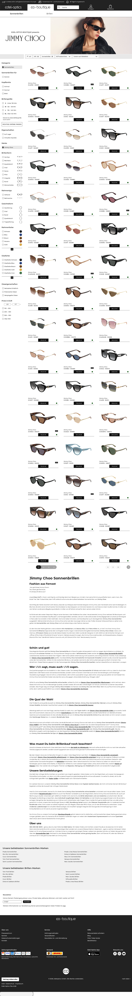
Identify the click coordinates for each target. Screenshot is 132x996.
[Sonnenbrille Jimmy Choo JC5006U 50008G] (114, 228)
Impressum (19, 983)
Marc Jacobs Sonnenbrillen (73, 861)
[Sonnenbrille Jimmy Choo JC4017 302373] (114, 102)
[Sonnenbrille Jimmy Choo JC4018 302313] (43, 291)
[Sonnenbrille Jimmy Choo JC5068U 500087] (78, 70)
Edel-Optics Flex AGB (9, 986)
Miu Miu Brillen (8, 874)
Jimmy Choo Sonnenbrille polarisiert (83, 757)
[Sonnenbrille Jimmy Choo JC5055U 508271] (114, 448)
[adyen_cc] (3, 953)
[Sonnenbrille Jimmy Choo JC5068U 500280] (78, 354)
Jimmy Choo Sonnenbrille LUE (78, 729)
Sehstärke (60, 761)
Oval (5, 167)
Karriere (4, 935)
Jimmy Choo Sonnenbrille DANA (70, 733)
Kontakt (4, 940)
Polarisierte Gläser (10, 292)
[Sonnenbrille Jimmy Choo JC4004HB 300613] (43, 259)
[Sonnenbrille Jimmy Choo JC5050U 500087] (43, 165)
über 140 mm (11, 113)
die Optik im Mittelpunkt (80, 747)
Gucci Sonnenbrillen (10, 856)
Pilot (5, 174)
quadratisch (8, 218)
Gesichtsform (66, 713)
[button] (13, 7)
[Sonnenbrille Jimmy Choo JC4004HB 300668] (114, 322)
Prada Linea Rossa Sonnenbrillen (75, 852)
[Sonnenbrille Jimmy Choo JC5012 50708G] (78, 480)
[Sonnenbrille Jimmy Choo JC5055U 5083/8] (43, 543)
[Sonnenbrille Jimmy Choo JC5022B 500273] (78, 543)
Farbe (51, 778)
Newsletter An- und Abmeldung (56, 938)
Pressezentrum (7, 933)
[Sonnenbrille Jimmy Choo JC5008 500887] (78, 196)
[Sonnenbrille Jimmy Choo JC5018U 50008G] (78, 385)
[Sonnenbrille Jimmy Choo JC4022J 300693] (78, 417)
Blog (89, 935)
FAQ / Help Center (93, 938)
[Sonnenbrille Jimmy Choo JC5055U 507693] (114, 165)
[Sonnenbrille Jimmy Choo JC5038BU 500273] (78, 322)
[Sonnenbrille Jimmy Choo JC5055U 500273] (78, 291)
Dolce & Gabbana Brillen (11, 881)
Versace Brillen (71, 871)
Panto (6, 171)
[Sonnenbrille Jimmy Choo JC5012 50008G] (114, 133)
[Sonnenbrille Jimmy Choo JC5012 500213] (78, 102)
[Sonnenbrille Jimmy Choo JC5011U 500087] (43, 228)
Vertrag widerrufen (10, 979)
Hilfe (89, 930)
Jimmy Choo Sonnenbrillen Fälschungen (95, 682)
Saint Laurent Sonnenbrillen (12, 861)
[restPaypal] (18, 953)
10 (118, 567)
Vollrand (7, 195)
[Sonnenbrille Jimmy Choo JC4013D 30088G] (78, 165)
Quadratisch (8, 164)
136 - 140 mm (11, 110)
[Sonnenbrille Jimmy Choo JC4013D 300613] (43, 70)
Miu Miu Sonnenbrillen (10, 854)
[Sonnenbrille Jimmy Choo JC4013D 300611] (78, 133)
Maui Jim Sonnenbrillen (72, 856)
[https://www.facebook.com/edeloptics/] (115, 954)
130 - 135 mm (10, 106)
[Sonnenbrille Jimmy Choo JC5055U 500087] (43, 480)
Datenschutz (10, 983)
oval (5, 211)
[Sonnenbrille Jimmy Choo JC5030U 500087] (43, 102)
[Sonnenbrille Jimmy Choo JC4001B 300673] (114, 291)
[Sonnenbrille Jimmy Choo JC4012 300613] (43, 354)
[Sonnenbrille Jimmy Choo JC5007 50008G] (43, 385)
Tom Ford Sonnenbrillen (11, 859)
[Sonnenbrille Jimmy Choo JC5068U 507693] (78, 259)
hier (64, 906)
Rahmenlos (8, 198)
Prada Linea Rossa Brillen (74, 881)
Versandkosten (50, 935)
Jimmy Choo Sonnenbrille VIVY (43, 658)
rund (6, 215)
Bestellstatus (91, 940)
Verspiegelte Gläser (11, 295)
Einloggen (91, 9)
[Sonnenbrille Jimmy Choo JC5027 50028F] (78, 511)
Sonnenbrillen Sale (42, 833)
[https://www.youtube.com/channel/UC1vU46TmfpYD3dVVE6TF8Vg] (124, 954)
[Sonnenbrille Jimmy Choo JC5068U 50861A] (114, 196)
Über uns (5, 930)
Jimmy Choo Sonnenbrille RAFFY (111, 653)
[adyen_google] (28, 953)
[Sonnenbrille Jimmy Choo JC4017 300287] (43, 133)
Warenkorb (110, 9)
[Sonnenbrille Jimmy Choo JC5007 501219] (78, 448)
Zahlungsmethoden (51, 933)
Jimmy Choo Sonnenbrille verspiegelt (104, 755)
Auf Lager (7, 134)
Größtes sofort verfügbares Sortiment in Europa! (21, 1)
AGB (3, 983)
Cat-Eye (7, 157)
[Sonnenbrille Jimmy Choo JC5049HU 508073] (114, 417)
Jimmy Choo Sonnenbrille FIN (79, 727)
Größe (56, 778)
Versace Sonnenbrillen (72, 859)
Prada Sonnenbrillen (10, 852)
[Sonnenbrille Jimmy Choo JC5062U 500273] (43, 417)
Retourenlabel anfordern (95, 933)
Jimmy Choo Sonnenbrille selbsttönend (52, 757)
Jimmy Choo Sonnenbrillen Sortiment (74, 689)
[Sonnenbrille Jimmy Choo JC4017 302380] (114, 480)
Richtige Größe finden (12, 124)
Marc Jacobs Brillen (72, 876)
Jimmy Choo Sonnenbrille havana (81, 705)
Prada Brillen (7, 876)
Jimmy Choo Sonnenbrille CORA (101, 710)
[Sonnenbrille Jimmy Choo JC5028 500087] (114, 259)
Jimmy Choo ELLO (71, 724)
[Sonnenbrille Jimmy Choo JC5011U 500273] (114, 543)
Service (47, 930)
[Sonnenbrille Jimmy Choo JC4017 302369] (78, 228)
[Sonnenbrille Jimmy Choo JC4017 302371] (114, 70)
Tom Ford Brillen (8, 871)
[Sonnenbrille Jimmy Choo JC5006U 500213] (43, 511)
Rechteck (7, 160)
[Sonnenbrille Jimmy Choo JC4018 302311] (114, 385)
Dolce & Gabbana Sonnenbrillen (75, 854)
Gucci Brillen (7, 879)
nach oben (126, 979)
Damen (6, 77)
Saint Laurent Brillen (73, 874)
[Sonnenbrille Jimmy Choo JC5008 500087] (114, 511)
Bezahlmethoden (45, 793)
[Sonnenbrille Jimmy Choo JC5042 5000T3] (114, 354)
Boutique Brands (64, 814)
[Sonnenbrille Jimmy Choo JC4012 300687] (43, 322)
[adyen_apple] (23, 953)
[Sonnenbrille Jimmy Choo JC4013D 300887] (43, 196)
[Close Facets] (12, 56)
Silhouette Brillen (72, 879)
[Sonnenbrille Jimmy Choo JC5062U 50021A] (43, 448)
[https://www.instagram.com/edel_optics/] (119, 954)
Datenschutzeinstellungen (11, 938)
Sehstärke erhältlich (11, 288)
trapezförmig (9, 222)
